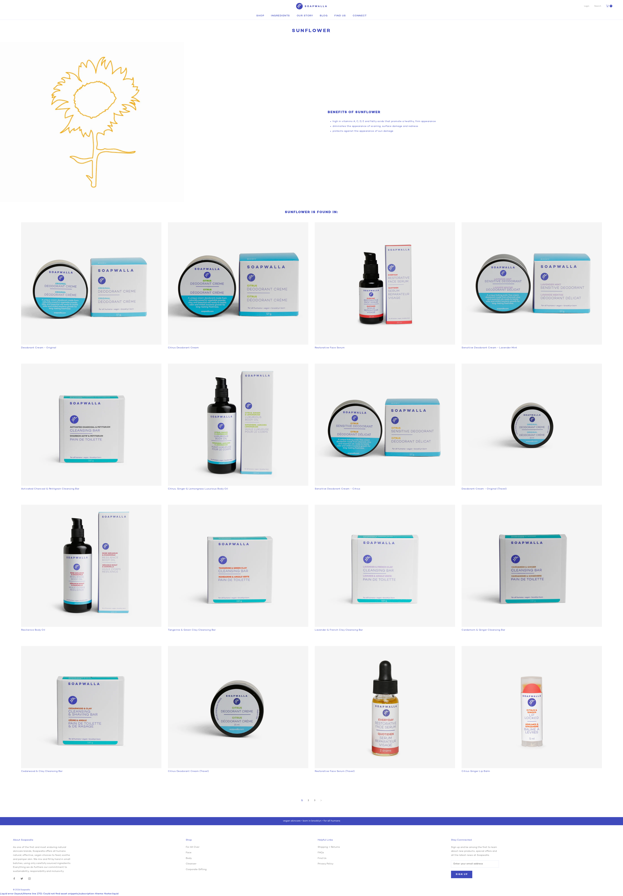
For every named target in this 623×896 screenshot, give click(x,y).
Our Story (305, 16)
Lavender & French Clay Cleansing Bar (339, 630)
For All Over (192, 847)
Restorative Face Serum (330, 348)
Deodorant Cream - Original (38, 348)
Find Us (340, 16)
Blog (324, 16)
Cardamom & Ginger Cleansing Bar (483, 630)
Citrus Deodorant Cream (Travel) (188, 771)
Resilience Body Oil (33, 630)
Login (586, 6)
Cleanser (191, 864)
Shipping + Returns (329, 847)
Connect (360, 16)
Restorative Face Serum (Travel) (335, 771)
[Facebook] (14, 879)
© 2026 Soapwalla (21, 890)
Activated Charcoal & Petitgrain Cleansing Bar (50, 489)
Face (188, 852)
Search (597, 6)
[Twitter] (22, 879)
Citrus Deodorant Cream (183, 348)
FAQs (321, 852)
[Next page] (321, 800)
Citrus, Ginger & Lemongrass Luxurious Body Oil (198, 489)
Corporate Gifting (196, 869)
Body (189, 858)
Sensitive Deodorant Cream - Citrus (337, 489)
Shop (260, 16)
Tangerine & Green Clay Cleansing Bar (192, 630)
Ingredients (280, 16)
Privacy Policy (325, 864)
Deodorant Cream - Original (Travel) (484, 489)
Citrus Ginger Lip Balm (476, 771)
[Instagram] (29, 879)
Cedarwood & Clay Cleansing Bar (41, 771)
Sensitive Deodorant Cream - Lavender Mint (489, 348)
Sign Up (462, 874)
